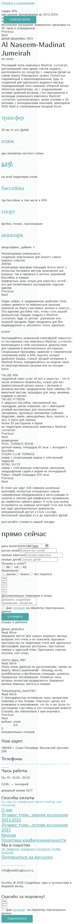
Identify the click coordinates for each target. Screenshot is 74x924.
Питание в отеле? (13, 563)
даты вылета (10, 546)
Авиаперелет (10, 570)
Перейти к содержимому (18, 3)
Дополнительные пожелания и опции (26, 595)
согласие (19, 608)
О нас (7, 809)
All (25, 567)
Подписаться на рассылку (27, 856)
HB (16, 567)
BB (8, 567)
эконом (11, 574)
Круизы (8, 834)
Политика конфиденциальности (33, 839)
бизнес (24, 574)
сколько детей (10, 559)
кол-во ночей (10, 550)
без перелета (43, 574)
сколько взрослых (13, 555)
